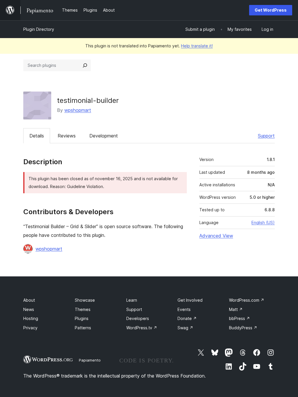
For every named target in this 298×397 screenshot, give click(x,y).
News (28, 309)
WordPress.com (246, 300)
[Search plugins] (85, 65)
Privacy (30, 327)
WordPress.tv (141, 327)
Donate (187, 318)
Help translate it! (197, 45)
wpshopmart (77, 110)
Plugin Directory (38, 29)
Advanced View (216, 236)
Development (103, 136)
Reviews (67, 136)
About (29, 300)
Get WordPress (271, 10)
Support (266, 136)
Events (184, 309)
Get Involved (190, 300)
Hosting (30, 318)
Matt (236, 309)
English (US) (263, 222)
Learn (131, 300)
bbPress (239, 318)
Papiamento (90, 360)
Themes (83, 309)
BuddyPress (243, 327)
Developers (137, 318)
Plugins (81, 318)
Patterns (83, 327)
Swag (185, 327)
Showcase (85, 300)
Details (36, 136)
